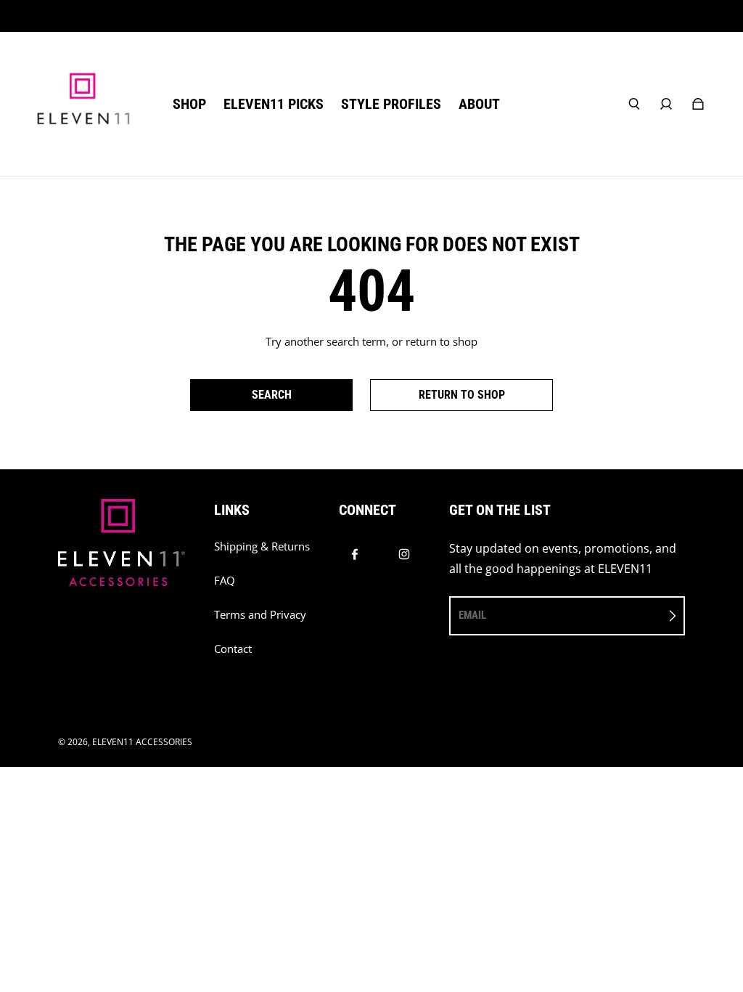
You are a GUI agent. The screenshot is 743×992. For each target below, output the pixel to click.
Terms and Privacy (260, 614)
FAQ (224, 580)
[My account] (666, 104)
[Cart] (698, 104)
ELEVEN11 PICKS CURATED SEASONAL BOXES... (371, 15)
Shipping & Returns (262, 546)
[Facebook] (355, 554)
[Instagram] (404, 554)
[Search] (634, 104)
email (472, 615)
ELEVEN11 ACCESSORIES (142, 742)
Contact (233, 648)
